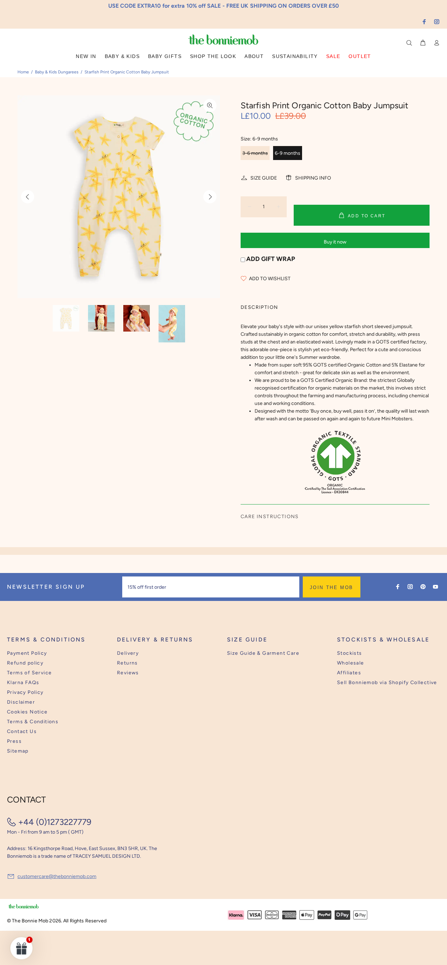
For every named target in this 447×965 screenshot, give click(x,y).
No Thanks (269, 504)
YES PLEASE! (269, 487)
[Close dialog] (353, 429)
